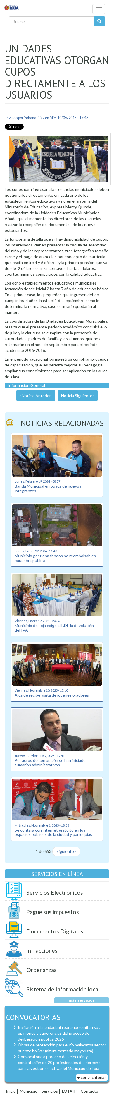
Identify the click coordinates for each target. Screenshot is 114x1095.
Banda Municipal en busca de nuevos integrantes (48, 488)
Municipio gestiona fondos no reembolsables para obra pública (55, 558)
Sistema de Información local (63, 989)
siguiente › (66, 851)
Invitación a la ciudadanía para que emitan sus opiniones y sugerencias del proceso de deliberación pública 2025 (59, 1033)
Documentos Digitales (54, 931)
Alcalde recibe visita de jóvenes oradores (52, 695)
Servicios (50, 1091)
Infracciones (42, 950)
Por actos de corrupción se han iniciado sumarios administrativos (50, 762)
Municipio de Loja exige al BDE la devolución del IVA (54, 627)
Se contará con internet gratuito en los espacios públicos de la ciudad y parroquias (53, 832)
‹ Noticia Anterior (35, 395)
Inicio (11, 1091)
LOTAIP (69, 1091)
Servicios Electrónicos (54, 892)
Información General (26, 385)
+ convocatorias (91, 1077)
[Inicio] (11, 7)
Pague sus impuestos (52, 912)
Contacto (89, 1091)
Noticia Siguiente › (77, 395)
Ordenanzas (41, 970)
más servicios (82, 1000)
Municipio (28, 1091)
